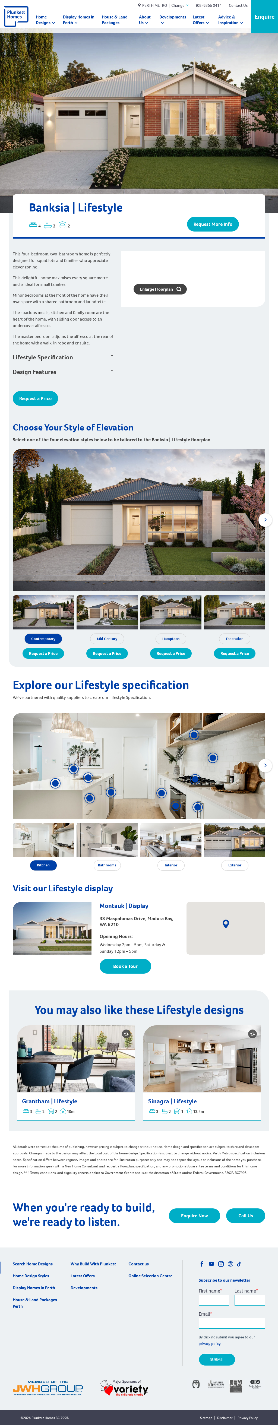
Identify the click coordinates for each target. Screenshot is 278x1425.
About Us (145, 20)
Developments (172, 17)
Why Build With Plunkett (93, 1264)
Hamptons (170, 638)
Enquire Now (194, 1215)
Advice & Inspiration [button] (228, 20)
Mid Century (107, 638)
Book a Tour (125, 966)
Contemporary (43, 638)
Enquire (264, 17)
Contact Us (238, 5)
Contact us (138, 1264)
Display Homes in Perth (78, 20)
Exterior (234, 865)
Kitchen (43, 865)
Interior (171, 865)
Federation (235, 638)
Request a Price (35, 398)
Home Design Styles (31, 1276)
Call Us (245, 1215)
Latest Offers (198, 20)
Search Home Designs (33, 1264)
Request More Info (213, 224)
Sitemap (206, 1418)
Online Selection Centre (150, 1276)
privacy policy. (210, 1343)
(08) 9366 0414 (209, 5)
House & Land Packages (115, 20)
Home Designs (43, 20)
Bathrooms (107, 865)
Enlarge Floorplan (157, 289)
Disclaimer (225, 1418)
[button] (265, 520)
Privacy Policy (248, 1418)
